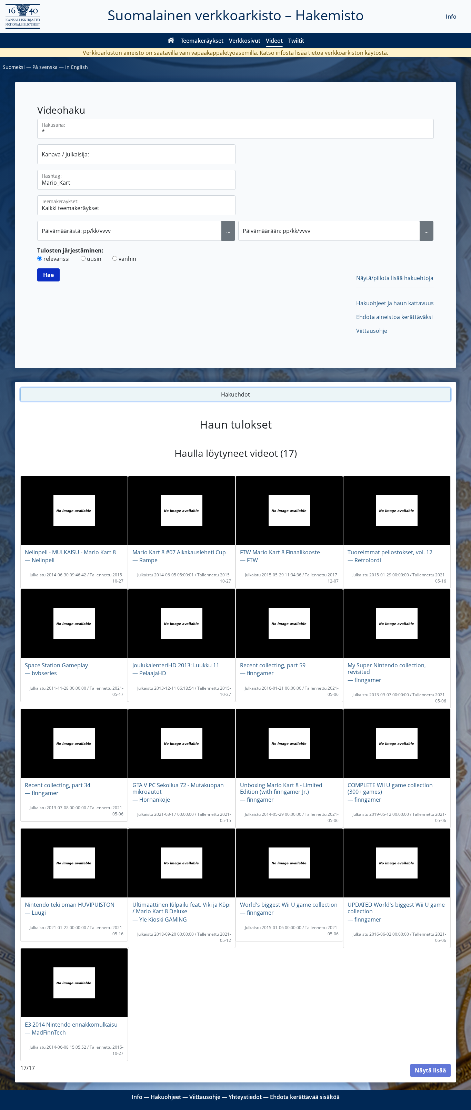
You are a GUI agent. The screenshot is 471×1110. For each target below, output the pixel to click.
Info (451, 16)
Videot (274, 40)
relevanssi (56, 259)
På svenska (45, 67)
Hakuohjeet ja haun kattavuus (395, 303)
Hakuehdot (235, 394)
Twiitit (296, 40)
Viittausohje (371, 331)
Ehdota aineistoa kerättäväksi (394, 317)
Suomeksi (14, 67)
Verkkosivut (244, 40)
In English (76, 67)
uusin (94, 259)
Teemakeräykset (202, 40)
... (228, 231)
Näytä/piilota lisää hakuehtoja (394, 278)
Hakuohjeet (166, 1097)
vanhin (127, 259)
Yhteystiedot (245, 1097)
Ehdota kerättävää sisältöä (305, 1097)
